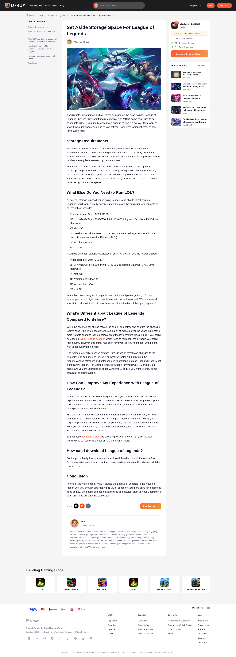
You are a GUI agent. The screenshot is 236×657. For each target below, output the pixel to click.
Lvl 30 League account (92, 339)
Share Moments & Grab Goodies (180, 625)
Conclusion (32, 63)
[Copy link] (88, 505)
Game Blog (112, 625)
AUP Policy (202, 629)
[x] (75, 638)
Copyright (201, 638)
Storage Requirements (38, 27)
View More (202, 66)
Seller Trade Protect (145, 634)
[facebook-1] (52, 638)
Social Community (174, 629)
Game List (111, 629)
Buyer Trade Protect (145, 629)
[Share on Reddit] (82, 505)
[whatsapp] (29, 638)
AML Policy (202, 634)
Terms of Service (204, 621)
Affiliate (170, 634)
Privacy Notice (203, 625)
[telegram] (44, 638)
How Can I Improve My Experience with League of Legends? (39, 49)
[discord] (37, 638)
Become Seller (143, 625)
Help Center (112, 621)
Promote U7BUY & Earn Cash (179, 621)
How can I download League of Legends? (41, 57)
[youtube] (91, 638)
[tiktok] (67, 638)
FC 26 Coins (142, 621)
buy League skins (91, 436)
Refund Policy (203, 642)
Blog (62, 5)
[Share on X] (76, 505)
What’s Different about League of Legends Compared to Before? (42, 40)
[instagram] (83, 638)
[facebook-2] (60, 638)
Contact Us (112, 634)
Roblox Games (50, 5)
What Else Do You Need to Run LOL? (41, 33)
